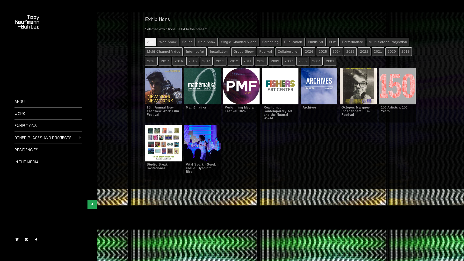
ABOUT (20, 101)
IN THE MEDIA (26, 162)
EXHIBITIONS (25, 125)
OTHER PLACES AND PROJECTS (43, 138)
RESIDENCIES (26, 150)
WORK (19, 113)
